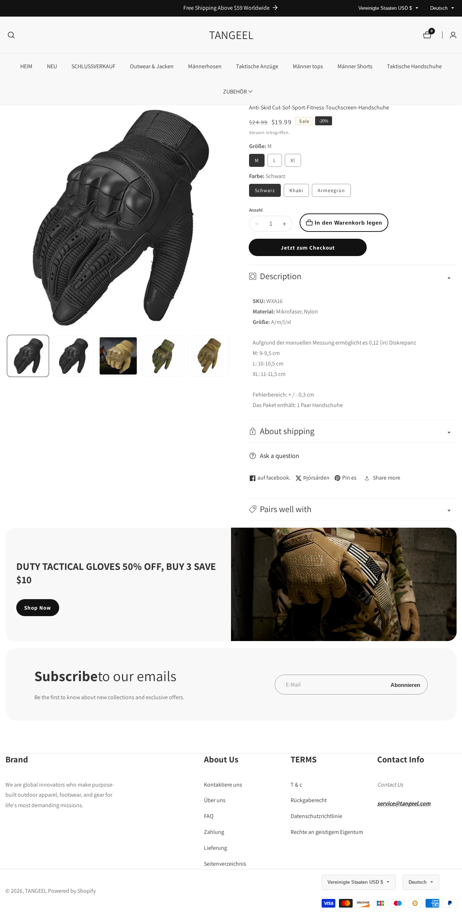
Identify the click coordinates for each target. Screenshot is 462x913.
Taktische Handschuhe (414, 66)
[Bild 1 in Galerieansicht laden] (28, 356)
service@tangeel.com (404, 803)
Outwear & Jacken (152, 66)
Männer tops (308, 66)
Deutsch (439, 8)
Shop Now (37, 607)
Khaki (296, 190)
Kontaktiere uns (223, 784)
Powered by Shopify (72, 891)
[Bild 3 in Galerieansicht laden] (118, 356)
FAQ (209, 816)
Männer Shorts (354, 66)
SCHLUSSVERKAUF (93, 66)
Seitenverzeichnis (225, 863)
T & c (296, 784)
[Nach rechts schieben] (228, 356)
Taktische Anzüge (257, 66)
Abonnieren (405, 684)
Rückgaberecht (309, 800)
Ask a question (279, 455)
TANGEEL (36, 891)
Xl (293, 160)
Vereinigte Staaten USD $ (385, 8)
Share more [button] (386, 477)
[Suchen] (11, 35)
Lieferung (215, 847)
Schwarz (265, 190)
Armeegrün (331, 190)
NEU (52, 66)
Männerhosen (205, 66)
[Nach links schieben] (8, 356)
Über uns (215, 800)
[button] (235, 91)
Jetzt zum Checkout (308, 247)
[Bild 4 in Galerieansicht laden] (163, 356)
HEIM (26, 66)
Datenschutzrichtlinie (316, 816)
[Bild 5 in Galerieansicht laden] (208, 356)
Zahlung (214, 832)
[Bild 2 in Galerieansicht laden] (73, 356)
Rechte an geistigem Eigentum (327, 832)
